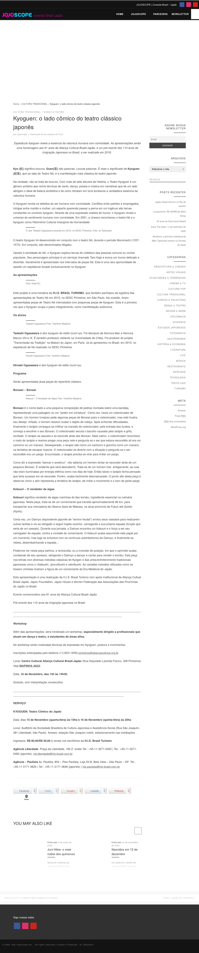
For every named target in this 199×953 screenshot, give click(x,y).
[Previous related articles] (130, 830)
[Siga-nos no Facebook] (172, 113)
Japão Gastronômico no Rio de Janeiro (170, 204)
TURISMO (180, 388)
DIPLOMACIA (178, 316)
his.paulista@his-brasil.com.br (101, 766)
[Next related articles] (137, 830)
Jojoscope (22, 134)
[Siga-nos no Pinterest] (184, 113)
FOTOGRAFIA (178, 333)
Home (16, 103)
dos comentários (175, 421)
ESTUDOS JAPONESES (172, 327)
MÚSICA (181, 360)
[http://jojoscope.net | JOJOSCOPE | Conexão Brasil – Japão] (32, 14)
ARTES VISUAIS (176, 272)
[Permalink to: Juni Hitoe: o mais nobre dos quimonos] (29, 855)
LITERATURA (178, 349)
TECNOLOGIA (178, 377)
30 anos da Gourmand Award (171, 221)
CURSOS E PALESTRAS (171, 299)
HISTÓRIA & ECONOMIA (171, 344)
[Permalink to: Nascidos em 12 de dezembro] (93, 855)
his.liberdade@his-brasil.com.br (53, 754)
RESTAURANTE (176, 366)
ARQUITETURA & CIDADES (170, 266)
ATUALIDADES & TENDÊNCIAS (167, 277)
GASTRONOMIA (176, 338)
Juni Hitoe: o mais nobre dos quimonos (61, 851)
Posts (180, 415)
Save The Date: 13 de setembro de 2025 (168, 229)
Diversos (179, 322)
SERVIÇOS (179, 371)
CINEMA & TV (178, 283)
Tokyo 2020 (178, 383)
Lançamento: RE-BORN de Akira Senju (169, 213)
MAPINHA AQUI (29, 666)
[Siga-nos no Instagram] (178, 113)
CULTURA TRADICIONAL (34, 103)
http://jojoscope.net (21, 944)
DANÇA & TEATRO (175, 305)
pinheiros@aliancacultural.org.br (98, 653)
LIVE (183, 355)
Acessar (182, 410)
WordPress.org (178, 427)
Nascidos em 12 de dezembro (125, 851)
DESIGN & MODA (176, 310)
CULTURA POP (177, 288)
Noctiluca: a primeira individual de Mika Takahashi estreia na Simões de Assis (169, 240)
